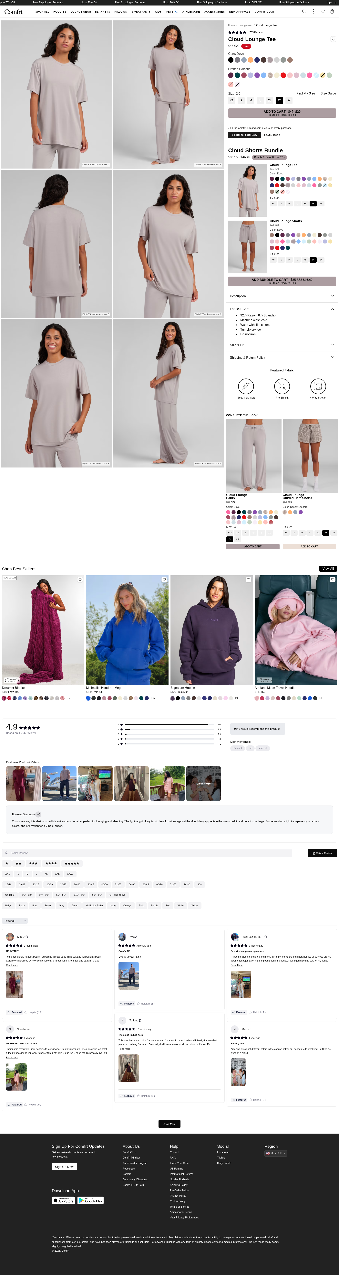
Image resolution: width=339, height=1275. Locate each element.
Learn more (272, 135)
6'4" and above (117, 895)
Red (168, 905)
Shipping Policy (179, 1185)
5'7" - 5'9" (61, 895)
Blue (34, 905)
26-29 (49, 884)
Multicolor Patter (94, 905)
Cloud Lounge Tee (283, 165)
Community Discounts (135, 1179)
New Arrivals (240, 11)
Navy (113, 905)
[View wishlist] (322, 11)
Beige (8, 905)
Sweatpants (141, 11)
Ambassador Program (135, 1163)
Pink (141, 905)
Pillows (120, 11)
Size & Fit (236, 345)
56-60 (132, 884)
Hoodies (60, 11)
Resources (129, 1168)
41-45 (91, 884)
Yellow (194, 905)
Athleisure (191, 11)
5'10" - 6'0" (79, 895)
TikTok (221, 1157)
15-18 (8, 884)
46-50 (104, 884)
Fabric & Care (239, 309)
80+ (200, 884)
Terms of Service (179, 1206)
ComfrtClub (264, 11)
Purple (154, 905)
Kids (158, 11)
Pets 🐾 (172, 11)
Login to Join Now (244, 135)
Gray (61, 905)
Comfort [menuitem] (237, 748)
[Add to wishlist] (80, 579)
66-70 (159, 884)
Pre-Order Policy (179, 1190)
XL (46, 874)
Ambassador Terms (181, 1212)
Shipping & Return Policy (247, 357)
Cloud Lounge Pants (237, 496)
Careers (127, 1174)
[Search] (304, 11)
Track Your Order (179, 1163)
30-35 (63, 884)
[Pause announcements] (335, 2)
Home (231, 25)
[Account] (313, 11)
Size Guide (328, 93)
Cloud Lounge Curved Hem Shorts (297, 496)
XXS (7, 874)
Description (238, 296)
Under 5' (9, 895)
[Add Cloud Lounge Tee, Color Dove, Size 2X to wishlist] (333, 39)
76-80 (187, 884)
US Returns (176, 1168)
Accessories (214, 11)
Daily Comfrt (224, 1163)
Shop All (42, 11)
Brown (48, 905)
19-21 (22, 884)
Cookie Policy (178, 1201)
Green (75, 905)
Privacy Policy (178, 1195)
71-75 (173, 884)
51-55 (118, 884)
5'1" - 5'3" (27, 895)
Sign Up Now (64, 1167)
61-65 (146, 884)
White (181, 905)
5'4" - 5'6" (44, 895)
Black (22, 905)
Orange (127, 905)
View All (328, 568)
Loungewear (81, 11)
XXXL (70, 874)
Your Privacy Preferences (184, 1217)
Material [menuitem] (263, 748)
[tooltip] (38, 814)
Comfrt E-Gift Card (133, 1185)
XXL (57, 874)
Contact (174, 1152)
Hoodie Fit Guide (179, 1179)
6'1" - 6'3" (97, 895)
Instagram (223, 1152)
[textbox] (147, 853)
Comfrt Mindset (131, 1157)
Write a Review (326, 854)
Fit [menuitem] (250, 748)
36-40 (77, 884)
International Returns (181, 1174)
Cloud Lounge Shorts (286, 221)
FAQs (173, 1157)
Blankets (102, 11)
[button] (245, 33)
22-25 (36, 884)
